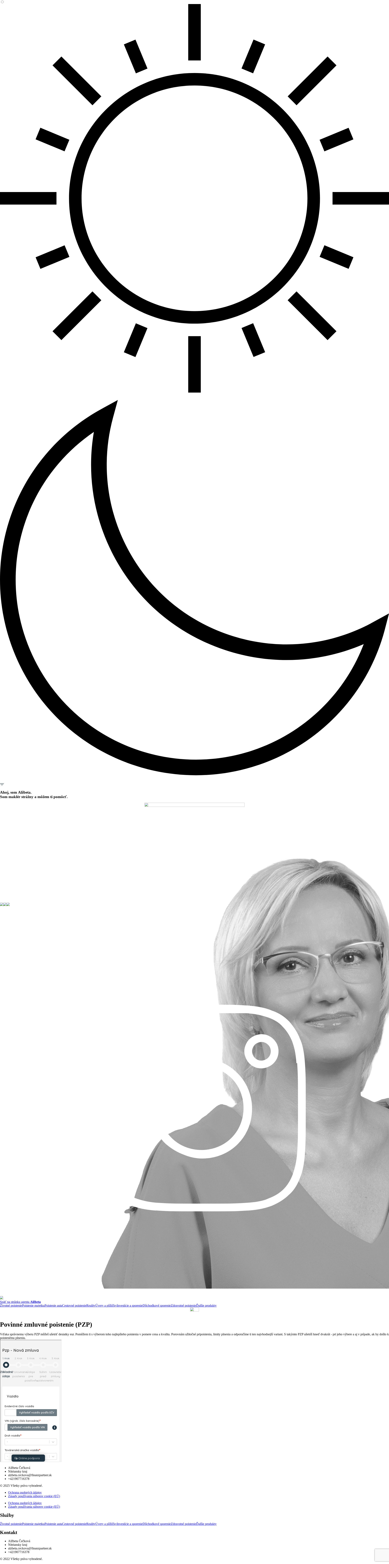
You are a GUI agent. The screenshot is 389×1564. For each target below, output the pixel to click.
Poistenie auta (53, 1305)
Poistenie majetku (33, 1305)
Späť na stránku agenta (20, 1302)
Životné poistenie (11, 1305)
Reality (90, 1305)
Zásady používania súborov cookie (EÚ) (34, 1496)
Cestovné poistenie (74, 1305)
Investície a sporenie (130, 1305)
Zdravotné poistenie (183, 1305)
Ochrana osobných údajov (25, 1492)
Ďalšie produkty (206, 1305)
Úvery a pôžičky (106, 1305)
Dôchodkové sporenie (157, 1305)
